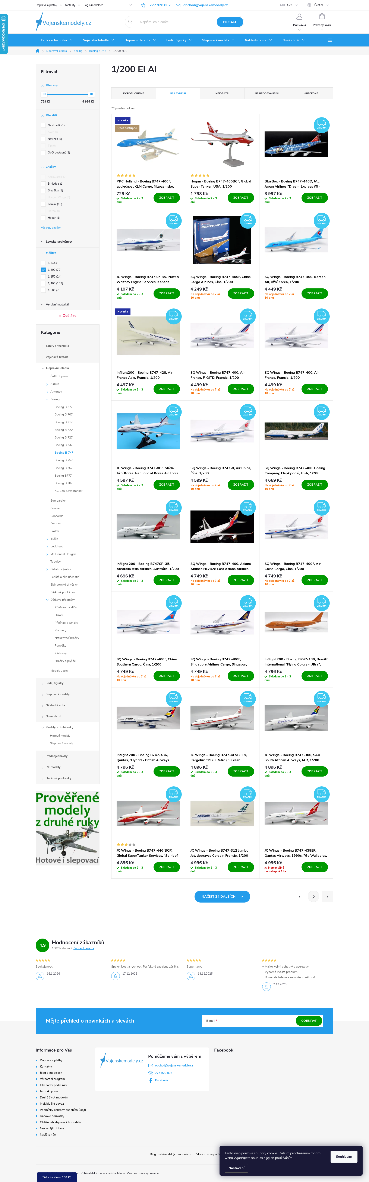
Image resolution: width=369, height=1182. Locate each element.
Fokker (54, 531)
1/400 (55, 283)
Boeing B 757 (64, 460)
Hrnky (59, 615)
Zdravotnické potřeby (209, 1154)
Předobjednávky (56, 756)
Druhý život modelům (54, 1097)
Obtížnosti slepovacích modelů (60, 1122)
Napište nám (48, 1135)
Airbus (54, 384)
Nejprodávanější (266, 93)
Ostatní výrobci (60, 569)
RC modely (53, 767)
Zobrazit (166, 198)
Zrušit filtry (69, 316)
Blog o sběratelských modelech (170, 1154)
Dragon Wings (58, 197)
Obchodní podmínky (53, 1085)
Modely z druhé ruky (59, 727)
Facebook (161, 1080)
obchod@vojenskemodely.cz (174, 1065)
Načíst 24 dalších (219, 896)
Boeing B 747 (64, 453)
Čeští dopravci (59, 376)
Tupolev (55, 562)
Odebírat (309, 1021)
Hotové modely (60, 736)
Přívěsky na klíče (65, 607)
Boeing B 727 (64, 437)
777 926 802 (163, 1073)
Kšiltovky (61, 653)
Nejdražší (222, 93)
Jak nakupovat (49, 1091)
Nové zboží (53, 716)
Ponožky (60, 646)
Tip (51, 146)
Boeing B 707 (64, 414)
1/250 (54, 277)
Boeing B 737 (64, 445)
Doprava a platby (46, 5)
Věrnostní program (52, 1079)
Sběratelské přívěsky (64, 585)
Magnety (60, 630)
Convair (55, 508)
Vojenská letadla (57, 357)
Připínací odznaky (66, 623)
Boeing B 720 (64, 430)
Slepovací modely (58, 694)
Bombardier (58, 501)
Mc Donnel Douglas (63, 554)
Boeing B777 (63, 476)
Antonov (56, 392)
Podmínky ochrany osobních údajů (63, 1110)
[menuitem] (57, 40)
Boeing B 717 (64, 422)
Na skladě (56, 125)
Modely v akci (59, 671)
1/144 (53, 263)
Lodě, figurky (54, 683)
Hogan (53, 218)
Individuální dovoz (52, 1104)
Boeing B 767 (64, 468)
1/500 (53, 290)
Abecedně (311, 93)
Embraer (56, 523)
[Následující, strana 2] (313, 896)
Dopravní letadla (57, 368)
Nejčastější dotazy (52, 1128)
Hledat (230, 22)
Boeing (55, 399)
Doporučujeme (133, 93)
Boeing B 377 (64, 407)
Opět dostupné (58, 153)
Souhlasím (344, 1156)
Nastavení (236, 1168)
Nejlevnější (178, 93)
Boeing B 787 (64, 483)
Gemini (54, 204)
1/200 (54, 270)
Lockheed (56, 546)
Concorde (56, 516)
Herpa (53, 211)
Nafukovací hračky (67, 638)
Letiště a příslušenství (64, 577)
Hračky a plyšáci (65, 661)
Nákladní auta (55, 705)
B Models (55, 184)
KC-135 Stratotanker (68, 491)
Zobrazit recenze (83, 948)
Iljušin (54, 539)
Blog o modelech (93, 5)
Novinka (54, 139)
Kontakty (69, 5)
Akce (52, 132)
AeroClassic (57, 177)
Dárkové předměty (62, 600)
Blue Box (55, 190)
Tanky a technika (57, 346)
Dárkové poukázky (62, 592)
